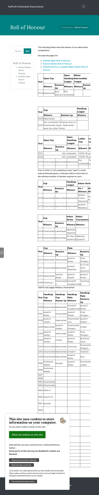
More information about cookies (23, 481)
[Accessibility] (2, 253)
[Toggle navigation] (83, 6)
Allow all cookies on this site (27, 434)
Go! (27, 51)
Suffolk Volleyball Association (26, 6)
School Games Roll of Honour (57, 63)
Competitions (67, 27)
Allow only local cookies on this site (24, 460)
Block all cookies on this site (21, 465)
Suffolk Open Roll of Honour (57, 60)
